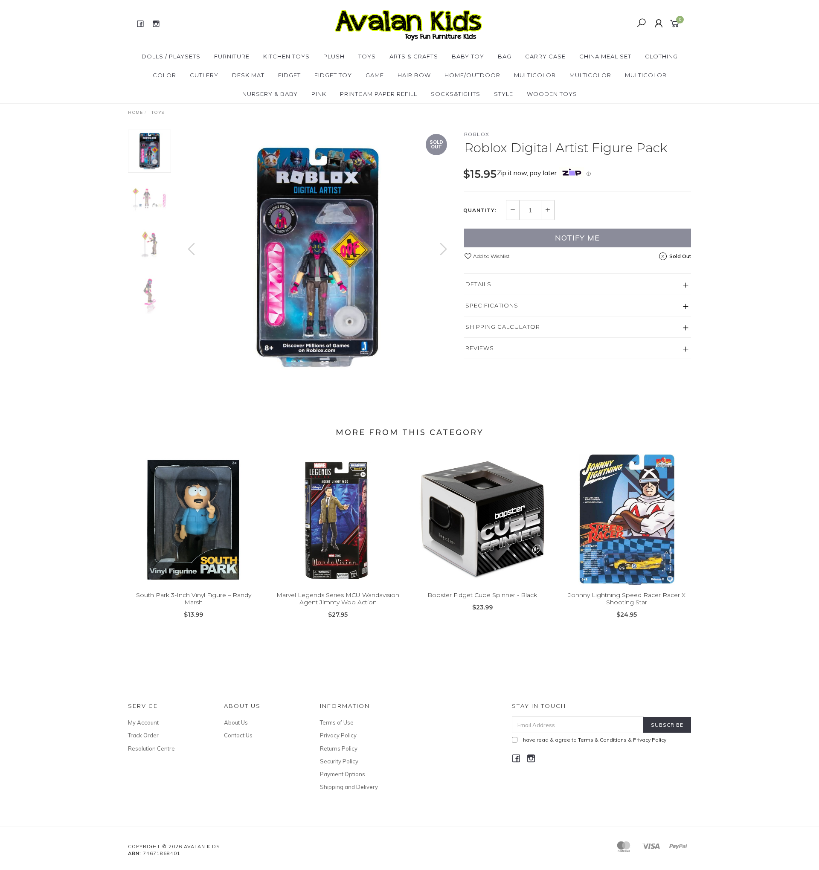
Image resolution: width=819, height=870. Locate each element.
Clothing (661, 56)
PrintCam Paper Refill (378, 93)
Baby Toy (468, 56)
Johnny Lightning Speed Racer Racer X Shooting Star (626, 598)
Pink (318, 93)
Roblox (477, 134)
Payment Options (342, 774)
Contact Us (238, 735)
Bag (504, 56)
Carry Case (545, 56)
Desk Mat (248, 75)
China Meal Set (605, 56)
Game (375, 75)
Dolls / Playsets (171, 56)
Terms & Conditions (602, 740)
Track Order (143, 735)
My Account (143, 722)
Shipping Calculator (502, 326)
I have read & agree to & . (594, 740)
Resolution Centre (151, 748)
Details (478, 284)
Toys (367, 56)
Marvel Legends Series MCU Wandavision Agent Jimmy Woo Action (337, 598)
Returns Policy (338, 748)
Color (164, 75)
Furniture (232, 56)
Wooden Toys (552, 93)
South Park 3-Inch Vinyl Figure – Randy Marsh (193, 598)
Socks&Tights (455, 93)
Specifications (491, 305)
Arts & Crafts (413, 56)
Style (503, 93)
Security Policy (339, 761)
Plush (334, 56)
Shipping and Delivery (349, 786)
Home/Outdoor (472, 75)
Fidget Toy (333, 75)
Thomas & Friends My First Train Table (73, 834)
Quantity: (480, 210)
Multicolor (535, 75)
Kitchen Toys (286, 56)
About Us (236, 722)
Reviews (479, 348)
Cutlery (204, 75)
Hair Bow (414, 75)
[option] (317, 258)
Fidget (289, 75)
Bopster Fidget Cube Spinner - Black (482, 595)
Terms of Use (337, 722)
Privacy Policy (338, 735)
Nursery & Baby (270, 93)
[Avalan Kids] (408, 23)
